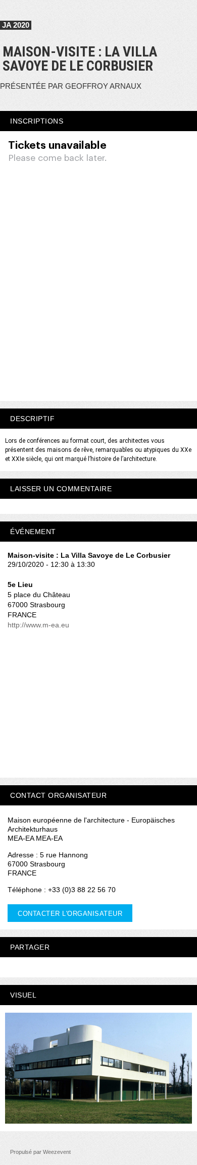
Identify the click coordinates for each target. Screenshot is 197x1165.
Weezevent (57, 1152)
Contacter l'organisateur (70, 913)
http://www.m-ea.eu (38, 625)
